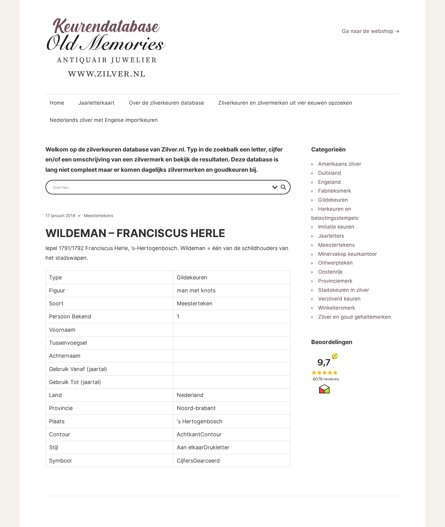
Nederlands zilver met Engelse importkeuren (104, 120)
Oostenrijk (330, 272)
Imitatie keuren (336, 227)
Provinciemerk (335, 281)
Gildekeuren (333, 200)
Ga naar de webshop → (371, 31)
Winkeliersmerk (336, 308)
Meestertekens (98, 215)
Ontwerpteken (335, 263)
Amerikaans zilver (339, 164)
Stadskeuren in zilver (343, 290)
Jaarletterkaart (96, 103)
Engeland (329, 182)
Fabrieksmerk (334, 191)
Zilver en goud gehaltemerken (354, 317)
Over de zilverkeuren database (166, 103)
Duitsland (329, 173)
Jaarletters (331, 236)
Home (57, 103)
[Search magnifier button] (283, 187)
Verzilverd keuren (339, 299)
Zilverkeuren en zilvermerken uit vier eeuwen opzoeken (285, 103)
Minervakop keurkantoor (347, 254)
